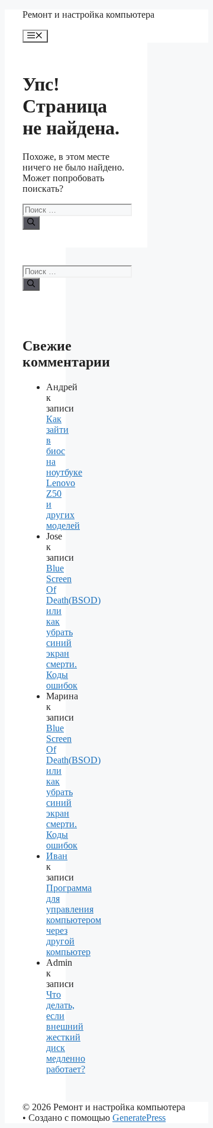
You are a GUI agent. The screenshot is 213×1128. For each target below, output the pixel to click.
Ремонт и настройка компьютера (88, 14)
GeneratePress (139, 1118)
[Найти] (31, 222)
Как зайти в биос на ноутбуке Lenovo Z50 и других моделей (64, 472)
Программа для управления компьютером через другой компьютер (73, 920)
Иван (56, 856)
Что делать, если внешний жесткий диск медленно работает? (65, 1031)
